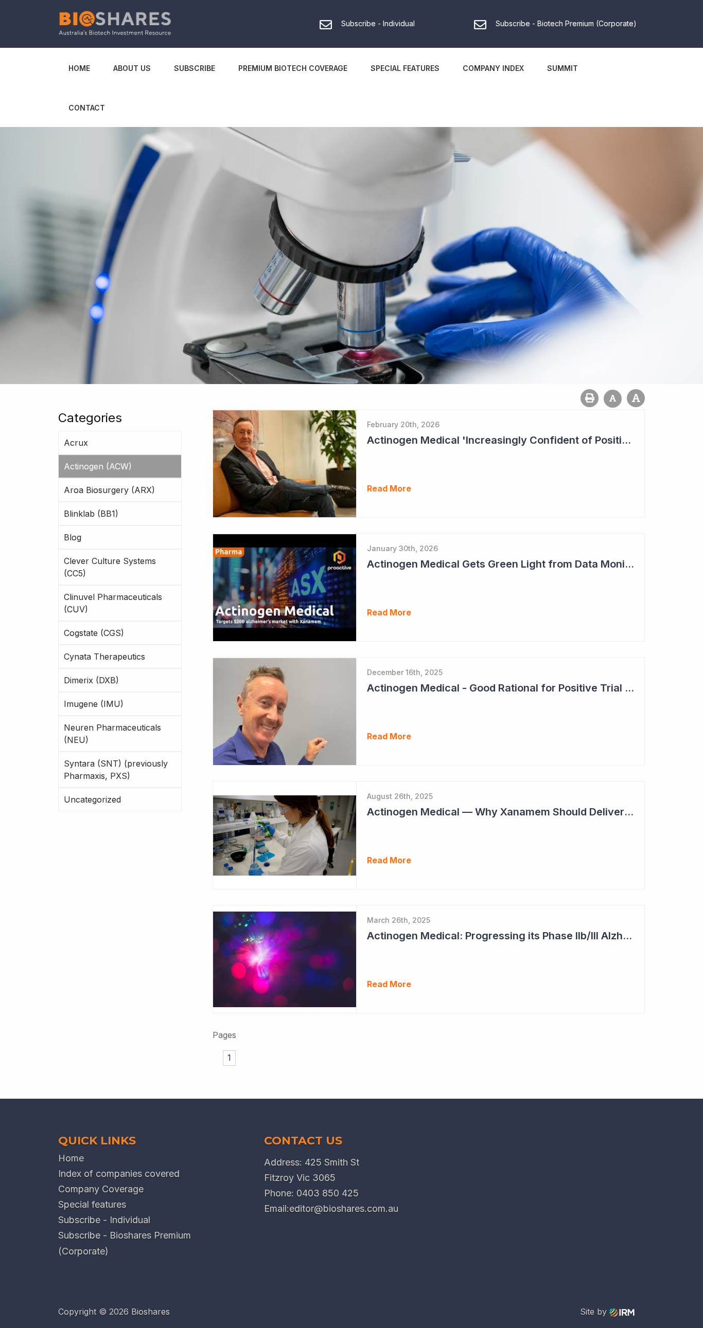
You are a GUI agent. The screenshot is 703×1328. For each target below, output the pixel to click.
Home (79, 68)
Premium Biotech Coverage (292, 68)
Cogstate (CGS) (94, 633)
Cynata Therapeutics (104, 656)
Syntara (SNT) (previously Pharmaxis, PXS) (116, 769)
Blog (72, 537)
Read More (389, 488)
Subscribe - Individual (104, 1219)
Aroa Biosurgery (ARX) (109, 490)
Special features (92, 1204)
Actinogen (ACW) (98, 466)
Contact (86, 107)
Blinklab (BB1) (91, 513)
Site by (594, 1311)
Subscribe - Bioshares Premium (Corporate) (124, 1243)
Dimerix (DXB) (91, 680)
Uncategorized (92, 799)
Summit (562, 68)
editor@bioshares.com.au (343, 1208)
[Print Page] (590, 398)
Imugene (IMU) (94, 704)
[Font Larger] (636, 398)
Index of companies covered (119, 1173)
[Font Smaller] (613, 399)
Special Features (405, 68)
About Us (132, 68)
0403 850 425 (327, 1193)
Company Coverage (101, 1189)
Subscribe (194, 68)
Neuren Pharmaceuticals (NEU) (112, 733)
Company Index (493, 68)
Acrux (76, 443)
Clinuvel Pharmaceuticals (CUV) (113, 603)
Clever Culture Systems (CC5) (110, 567)
